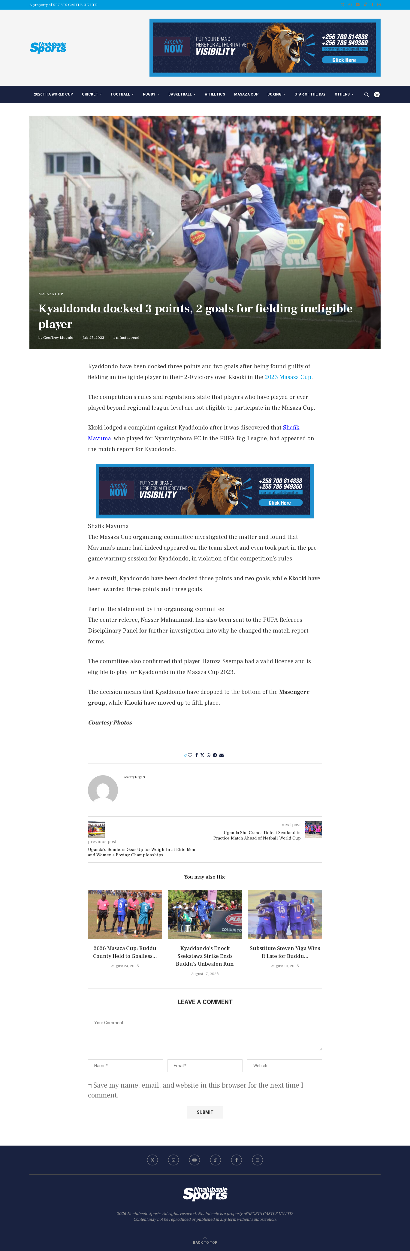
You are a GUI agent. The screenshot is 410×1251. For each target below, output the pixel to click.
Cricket (90, 94)
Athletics (215, 94)
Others (342, 94)
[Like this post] (190, 755)
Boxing (274, 94)
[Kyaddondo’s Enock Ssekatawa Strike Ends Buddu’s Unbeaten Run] (205, 914)
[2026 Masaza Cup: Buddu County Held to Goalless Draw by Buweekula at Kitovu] (125, 914)
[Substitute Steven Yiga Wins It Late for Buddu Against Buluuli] (285, 914)
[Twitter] (343, 5)
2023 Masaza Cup (288, 377)
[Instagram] (379, 5)
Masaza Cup (246, 94)
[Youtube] (358, 5)
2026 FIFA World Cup (53, 94)
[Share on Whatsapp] (208, 755)
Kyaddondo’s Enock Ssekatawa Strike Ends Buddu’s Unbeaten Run (205, 956)
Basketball (180, 94)
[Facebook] (372, 5)
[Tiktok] (365, 5)
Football (120, 94)
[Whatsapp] (350, 5)
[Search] (366, 94)
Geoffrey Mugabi (58, 337)
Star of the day (310, 94)
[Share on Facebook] (196, 755)
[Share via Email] (221, 755)
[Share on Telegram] (215, 755)
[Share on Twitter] (202, 755)
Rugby (149, 94)
